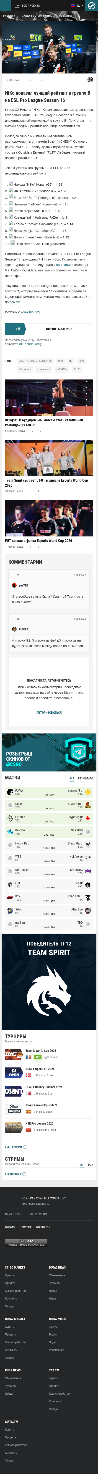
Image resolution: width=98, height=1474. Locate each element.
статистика (43, 369)
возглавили (64, 265)
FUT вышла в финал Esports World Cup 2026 (38, 541)
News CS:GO (13, 1214)
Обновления (57, 1275)
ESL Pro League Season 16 (35, 361)
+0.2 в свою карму (30, 344)
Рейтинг (25, 1227)
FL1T (77, 369)
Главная (9, 16)
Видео (53, 1334)
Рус (90, 1165)
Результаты (85, 778)
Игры (52, 1298)
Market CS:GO (38, 1214)
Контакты (43, 1227)
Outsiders (25, 369)
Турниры (65, 16)
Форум (53, 1327)
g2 (70, 361)
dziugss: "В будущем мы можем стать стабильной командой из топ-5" (44, 422)
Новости (28, 16)
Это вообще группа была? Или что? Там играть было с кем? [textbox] (48, 599)
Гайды (53, 1291)
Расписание (56, 1350)
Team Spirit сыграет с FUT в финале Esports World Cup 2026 (46, 483)
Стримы (47, 16)
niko (60, 361)
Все (72, 778)
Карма (10, 1227)
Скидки (10, 1306)
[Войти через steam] (91, 5)
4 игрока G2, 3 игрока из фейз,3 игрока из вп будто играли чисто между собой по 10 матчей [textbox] (47, 643)
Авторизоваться (49, 712)
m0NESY (62, 369)
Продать (10, 1283)
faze (81, 361)
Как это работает (16, 1291)
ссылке (15, 302)
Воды (52, 1342)
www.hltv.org (30, 312)
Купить (9, 1275)
